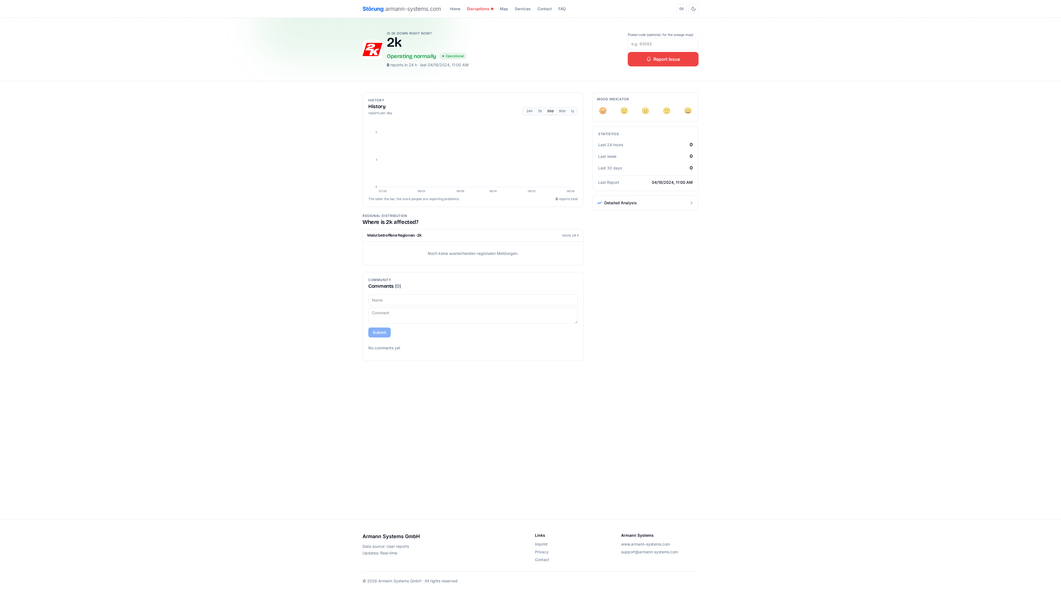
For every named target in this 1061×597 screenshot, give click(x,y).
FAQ (562, 8)
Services (523, 8)
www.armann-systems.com (645, 544)
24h (529, 111)
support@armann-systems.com (649, 551)
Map (504, 8)
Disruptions (478, 8)
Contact (544, 8)
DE (681, 9)
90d (562, 111)
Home (455, 8)
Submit (379, 332)
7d (540, 111)
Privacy (541, 551)
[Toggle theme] (693, 9)
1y (572, 111)
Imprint (541, 544)
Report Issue (666, 59)
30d (550, 111)
